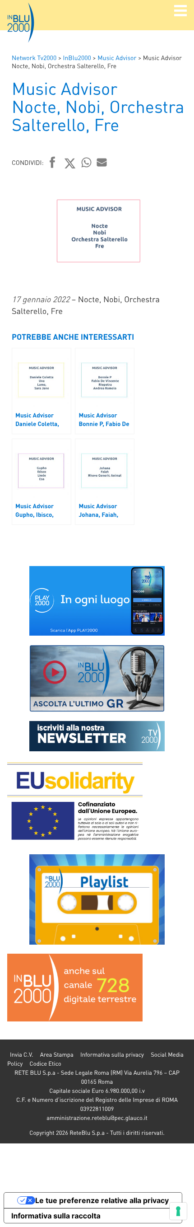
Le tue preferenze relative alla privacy (102, 1200)
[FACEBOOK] (52, 163)
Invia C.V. (21, 1054)
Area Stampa (57, 1054)
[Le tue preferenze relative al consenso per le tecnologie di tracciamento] (178, 1211)
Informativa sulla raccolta (56, 1215)
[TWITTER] (70, 163)
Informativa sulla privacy (112, 1054)
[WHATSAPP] (86, 162)
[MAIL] (102, 162)
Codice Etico (45, 1064)
